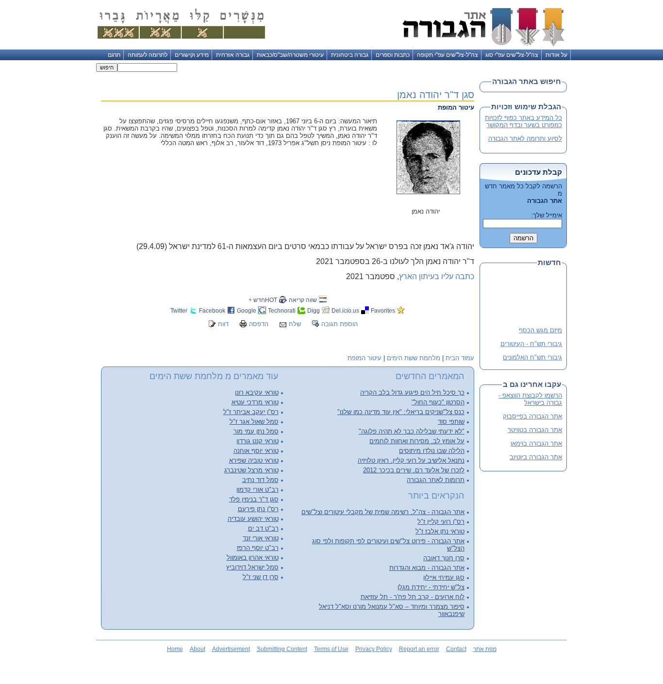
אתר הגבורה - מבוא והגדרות (426, 567)
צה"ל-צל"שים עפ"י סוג (511, 54)
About (197, 649)
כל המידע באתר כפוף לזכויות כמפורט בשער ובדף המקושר (523, 121)
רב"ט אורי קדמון (257, 489)
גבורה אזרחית (232, 54)
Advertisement (231, 649)
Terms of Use (331, 649)
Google (246, 310)
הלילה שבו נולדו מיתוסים (431, 450)
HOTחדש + (263, 300)
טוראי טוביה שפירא (254, 460)
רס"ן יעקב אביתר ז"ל (251, 412)
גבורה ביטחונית (349, 54)
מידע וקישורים (192, 54)
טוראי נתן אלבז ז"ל (439, 531)
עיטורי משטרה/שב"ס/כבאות (290, 54)
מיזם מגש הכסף (540, 328)
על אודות (556, 54)
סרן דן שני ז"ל (261, 577)
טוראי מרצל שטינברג (251, 470)
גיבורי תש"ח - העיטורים (531, 342)
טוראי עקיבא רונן (257, 392)
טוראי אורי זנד (261, 538)
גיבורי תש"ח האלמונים (532, 355)
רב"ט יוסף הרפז (258, 547)
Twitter (178, 310)
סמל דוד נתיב (260, 480)
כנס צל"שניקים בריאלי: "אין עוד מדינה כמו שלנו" (400, 412)
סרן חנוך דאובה (443, 558)
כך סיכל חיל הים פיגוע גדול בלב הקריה (412, 392)
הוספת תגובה (339, 324)
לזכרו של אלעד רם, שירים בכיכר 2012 (413, 470)
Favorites (383, 310)
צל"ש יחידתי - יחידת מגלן (431, 587)
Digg (313, 310)
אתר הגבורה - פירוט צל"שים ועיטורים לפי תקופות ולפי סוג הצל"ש (388, 544)
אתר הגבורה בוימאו (536, 443)
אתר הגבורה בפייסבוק (532, 416)
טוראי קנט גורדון (257, 441)
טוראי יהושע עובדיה (253, 518)
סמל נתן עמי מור (256, 431)
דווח (223, 324)
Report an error (419, 649)
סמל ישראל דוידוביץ (252, 567)
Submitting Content (282, 649)
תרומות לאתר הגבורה (435, 480)
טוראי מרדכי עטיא (255, 402)
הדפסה (258, 324)
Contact (456, 649)
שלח (295, 324)
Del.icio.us (345, 310)
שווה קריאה (303, 300)
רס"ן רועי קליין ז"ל (440, 521)
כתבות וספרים (393, 54)
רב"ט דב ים (263, 528)
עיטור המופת (364, 358)
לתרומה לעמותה (147, 54)
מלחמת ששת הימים (413, 358)
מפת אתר (485, 649)
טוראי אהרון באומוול (253, 557)
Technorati (282, 310)
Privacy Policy (373, 649)
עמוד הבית (460, 358)
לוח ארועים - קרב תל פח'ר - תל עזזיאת (412, 597)
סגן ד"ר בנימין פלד (254, 499)
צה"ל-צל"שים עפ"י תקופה (447, 54)
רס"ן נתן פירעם (258, 509)
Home (175, 649)
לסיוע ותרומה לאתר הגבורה (525, 138)
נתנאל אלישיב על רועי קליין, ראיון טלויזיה (411, 460)
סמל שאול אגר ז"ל (254, 421)
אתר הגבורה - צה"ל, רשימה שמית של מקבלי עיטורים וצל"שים (382, 512)
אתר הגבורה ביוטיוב (536, 457)
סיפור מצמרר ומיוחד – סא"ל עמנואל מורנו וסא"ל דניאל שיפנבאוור (391, 610)
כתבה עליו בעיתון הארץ (436, 276)
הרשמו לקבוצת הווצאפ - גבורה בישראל (530, 399)
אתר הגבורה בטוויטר (535, 430)
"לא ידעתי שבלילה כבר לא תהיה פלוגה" (411, 431)
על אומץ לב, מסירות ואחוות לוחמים (416, 441)
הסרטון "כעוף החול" (438, 402)
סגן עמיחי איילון (443, 577)
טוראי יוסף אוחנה (256, 450)
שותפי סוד (451, 421)
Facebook (212, 310)
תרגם (114, 54)
